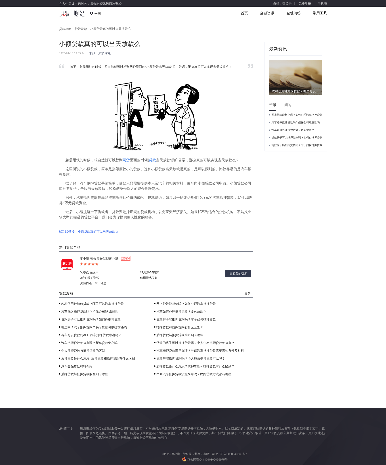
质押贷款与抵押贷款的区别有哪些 (179, 335)
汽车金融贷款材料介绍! (77, 366)
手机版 (322, 3)
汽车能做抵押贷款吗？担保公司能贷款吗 (89, 311)
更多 (247, 293)
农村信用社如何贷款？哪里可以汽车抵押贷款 (92, 303)
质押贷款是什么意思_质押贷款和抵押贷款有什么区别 (98, 358)
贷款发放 (81, 28)
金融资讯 (267, 12)
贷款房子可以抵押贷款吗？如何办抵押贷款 (91, 319)
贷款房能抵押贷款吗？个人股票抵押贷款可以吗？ (190, 358)
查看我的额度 (238, 273)
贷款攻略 (65, 28)
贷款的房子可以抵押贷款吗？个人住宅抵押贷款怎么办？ (195, 342)
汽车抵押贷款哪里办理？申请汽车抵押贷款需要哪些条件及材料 (200, 350)
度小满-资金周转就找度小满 (105, 258)
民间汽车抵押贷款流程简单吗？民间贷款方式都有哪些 (193, 374)
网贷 (126, 159)
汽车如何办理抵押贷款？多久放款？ (181, 311)
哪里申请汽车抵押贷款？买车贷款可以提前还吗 (94, 327)
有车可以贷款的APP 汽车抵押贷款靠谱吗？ (91, 335)
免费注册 (304, 3)
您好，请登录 (282, 3)
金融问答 (293, 12)
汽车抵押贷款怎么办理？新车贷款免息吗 (89, 342)
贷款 (152, 159)
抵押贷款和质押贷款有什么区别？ (179, 327)
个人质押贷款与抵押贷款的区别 (83, 350)
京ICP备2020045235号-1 (232, 454)
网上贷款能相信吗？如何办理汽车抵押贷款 (186, 303)
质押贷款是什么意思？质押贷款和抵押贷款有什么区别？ (195, 366)
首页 (244, 12)
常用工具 (320, 12)
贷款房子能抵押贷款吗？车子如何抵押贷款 (186, 319)
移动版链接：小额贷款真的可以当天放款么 (88, 231)
